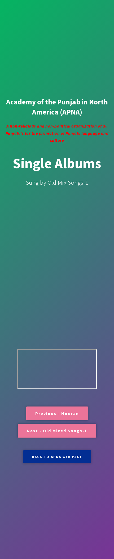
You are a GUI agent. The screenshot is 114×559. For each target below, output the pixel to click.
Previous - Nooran (57, 413)
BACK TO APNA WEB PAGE (57, 457)
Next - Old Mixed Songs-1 (57, 430)
